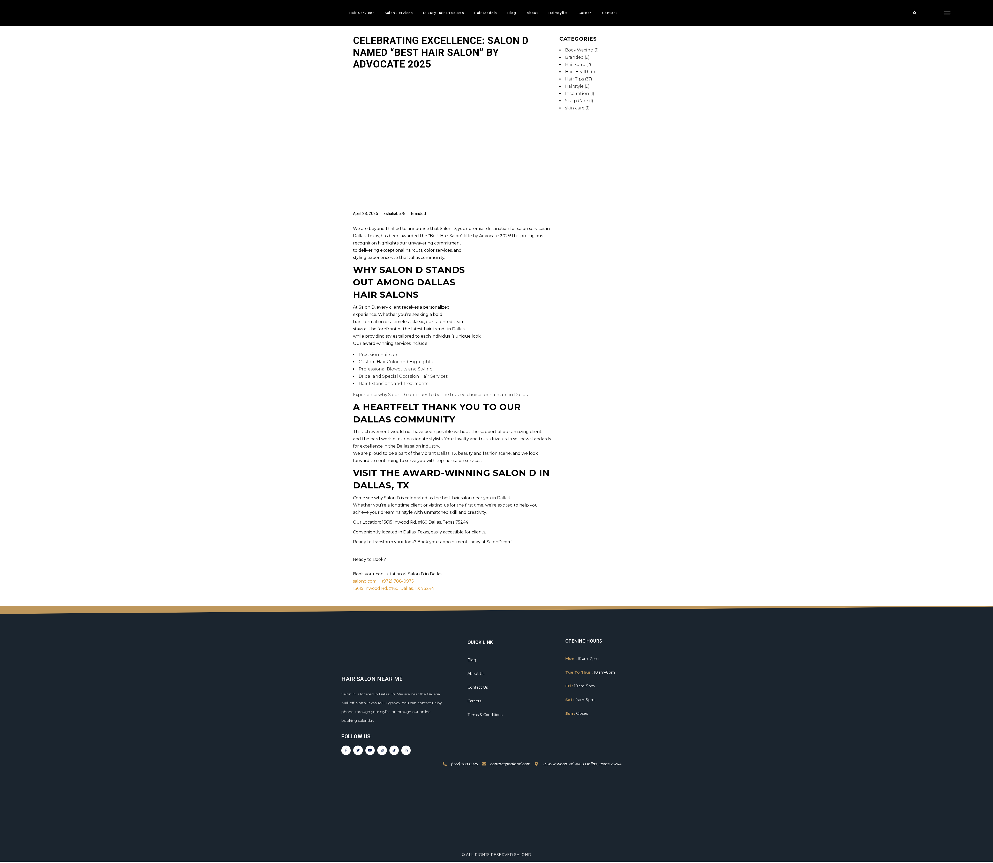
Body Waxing (579, 50)
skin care (574, 108)
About (532, 13)
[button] (915, 13)
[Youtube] (370, 750)
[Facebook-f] (346, 750)
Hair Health (577, 71)
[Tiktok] (394, 750)
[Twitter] (358, 750)
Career (585, 13)
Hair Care (575, 64)
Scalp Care (576, 100)
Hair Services (362, 13)
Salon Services (399, 13)
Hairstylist (558, 13)
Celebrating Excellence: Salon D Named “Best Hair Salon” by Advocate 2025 (441, 52)
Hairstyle (574, 86)
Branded (418, 213)
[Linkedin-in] (406, 750)
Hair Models (485, 13)
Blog (511, 13)
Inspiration (577, 93)
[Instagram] (382, 750)
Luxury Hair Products (443, 13)
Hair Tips (574, 79)
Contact (610, 13)
